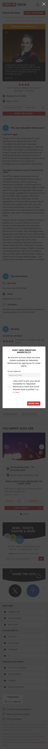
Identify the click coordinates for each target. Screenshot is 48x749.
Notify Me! (33, 403)
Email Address (14, 371)
